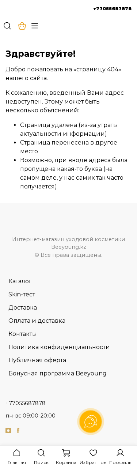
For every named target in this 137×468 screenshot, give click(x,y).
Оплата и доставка (36, 320)
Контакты (22, 333)
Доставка (22, 307)
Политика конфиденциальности (59, 347)
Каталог (20, 281)
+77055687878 (112, 8)
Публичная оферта (37, 360)
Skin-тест (21, 294)
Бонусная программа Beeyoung (57, 373)
